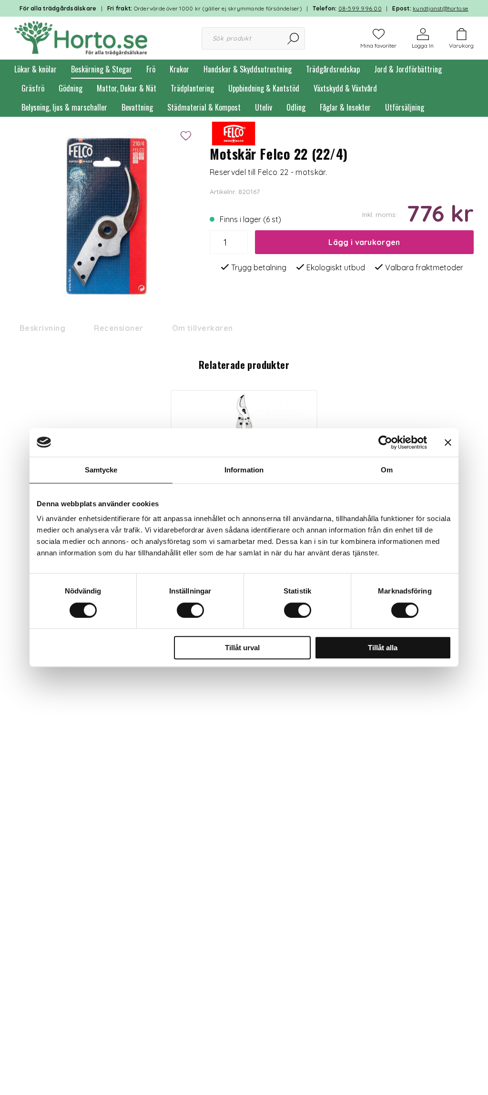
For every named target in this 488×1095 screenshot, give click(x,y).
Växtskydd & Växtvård (345, 88)
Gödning (70, 88)
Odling (295, 107)
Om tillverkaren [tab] (202, 328)
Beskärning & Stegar (101, 69)
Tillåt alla (382, 648)
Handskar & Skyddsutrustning (247, 69)
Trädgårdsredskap (333, 69)
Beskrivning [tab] (42, 328)
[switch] (190, 610)
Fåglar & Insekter (345, 107)
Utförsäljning (404, 107)
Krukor (179, 69)
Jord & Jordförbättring (408, 69)
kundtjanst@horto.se (440, 8)
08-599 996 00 (360, 8)
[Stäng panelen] (448, 442)
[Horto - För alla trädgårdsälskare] (80, 37)
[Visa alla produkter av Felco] (233, 132)
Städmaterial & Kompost (204, 107)
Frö (150, 69)
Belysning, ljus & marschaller (64, 107)
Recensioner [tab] (118, 328)
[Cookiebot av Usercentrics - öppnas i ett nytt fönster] (385, 442)
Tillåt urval (242, 648)
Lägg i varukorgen (364, 242)
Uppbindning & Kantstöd (263, 88)
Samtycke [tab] (101, 470)
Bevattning (137, 107)
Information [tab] (244, 470)
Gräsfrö (32, 88)
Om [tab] (387, 470)
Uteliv (263, 107)
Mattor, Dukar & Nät (126, 88)
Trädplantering (192, 88)
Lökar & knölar (35, 69)
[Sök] (294, 38)
